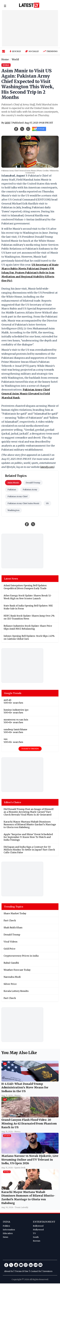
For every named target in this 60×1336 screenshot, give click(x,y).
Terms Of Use (21, 1271)
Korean (36, 1241)
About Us (8, 1271)
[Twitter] (11, 1265)
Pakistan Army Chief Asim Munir (23, 503)
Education (8, 1233)
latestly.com (47, 467)
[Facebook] (6, 1265)
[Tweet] (33, 524)
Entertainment (44, 1221)
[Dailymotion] (16, 1265)
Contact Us (35, 1271)
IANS (7, 122)
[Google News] (35, 1265)
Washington (13, 510)
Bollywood (38, 1226)
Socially (34, 51)
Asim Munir (13, 482)
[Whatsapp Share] (28, 129)
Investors (47, 1271)
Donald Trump (33, 482)
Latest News (11, 578)
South (36, 1237)
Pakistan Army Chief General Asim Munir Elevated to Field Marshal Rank (25, 393)
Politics (6, 1226)
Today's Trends (30, 748)
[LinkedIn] (31, 1265)
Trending (52, 51)
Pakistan (12, 489)
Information (9, 1229)
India (6, 1221)
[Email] (40, 1265)
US (47, 503)
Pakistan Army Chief (17, 496)
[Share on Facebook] (27, 524)
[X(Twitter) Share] (22, 129)
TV (34, 1233)
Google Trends (12, 693)
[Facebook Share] (16, 129)
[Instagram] (26, 1265)
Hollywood (38, 1229)
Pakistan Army (30, 489)
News (5, 1237)
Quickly (16, 51)
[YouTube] (21, 1265)
